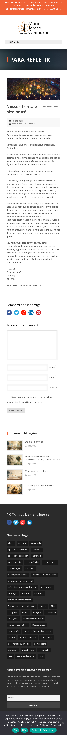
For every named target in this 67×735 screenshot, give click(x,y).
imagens (37, 612)
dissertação (46, 587)
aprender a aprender (18, 555)
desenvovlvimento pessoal (20, 581)
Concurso (29, 568)
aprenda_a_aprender (18, 549)
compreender (50, 562)
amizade (22, 543)
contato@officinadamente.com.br (25, 8)
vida (41, 656)
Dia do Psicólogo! (34, 441)
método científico (28, 637)
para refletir (46, 637)
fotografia (12, 612)
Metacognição (38, 625)
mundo (11, 637)
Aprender (37, 549)
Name (52, 367)
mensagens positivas (17, 625)
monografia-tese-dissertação (37, 631)
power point (40, 643)
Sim (15, 730)
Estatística (39, 593)
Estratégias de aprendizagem (21, 606)
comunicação (14, 568)
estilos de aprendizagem (19, 599)
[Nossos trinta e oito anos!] (33, 89)
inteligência (13, 618)
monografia (13, 631)
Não (24, 730)
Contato (50, 5)
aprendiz (37, 555)
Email (52, 377)
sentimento (44, 650)
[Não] (63, 723)
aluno (10, 543)
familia (43, 606)
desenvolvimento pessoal (44, 574)
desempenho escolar (18, 574)
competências (32, 562)
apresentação (14, 562)
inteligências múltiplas (33, 618)
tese (10, 656)
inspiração (51, 612)
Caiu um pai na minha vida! (39, 485)
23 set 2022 (17, 121)
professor (12, 650)
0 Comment (52, 106)
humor (25, 612)
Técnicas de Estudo (26, 656)
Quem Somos (35, 2)
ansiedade (36, 543)
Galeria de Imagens (34, 5)
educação (12, 593)
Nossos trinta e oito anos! (22, 109)
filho (53, 606)
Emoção (26, 593)
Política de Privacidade (15, 2)
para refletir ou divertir (18, 643)
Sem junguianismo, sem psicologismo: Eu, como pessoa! (42, 458)
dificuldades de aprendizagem (22, 587)
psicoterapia (28, 650)
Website (53, 387)
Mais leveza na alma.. (36, 470)
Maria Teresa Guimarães (25, 123)
